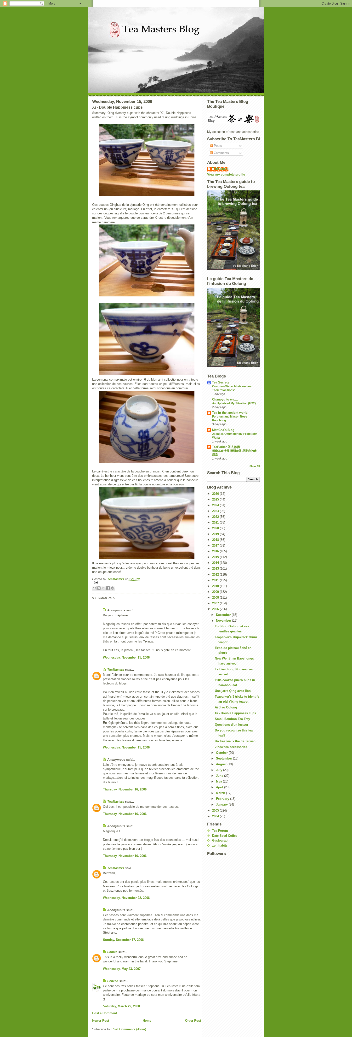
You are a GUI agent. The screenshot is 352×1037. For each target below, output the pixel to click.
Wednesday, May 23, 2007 (122, 969)
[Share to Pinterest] (112, 588)
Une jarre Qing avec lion (233, 691)
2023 (216, 511)
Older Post (193, 1020)
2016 (216, 551)
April (220, 787)
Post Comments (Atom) (129, 1029)
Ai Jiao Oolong (226, 707)
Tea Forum (220, 830)
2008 (216, 597)
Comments (221, 153)
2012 (216, 574)
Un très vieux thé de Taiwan (235, 741)
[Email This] (94, 588)
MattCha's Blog (223, 430)
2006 (216, 609)
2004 (216, 816)
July (219, 770)
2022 (216, 516)
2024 (216, 505)
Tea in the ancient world (230, 412)
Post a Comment (104, 1013)
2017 (216, 545)
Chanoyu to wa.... (225, 399)
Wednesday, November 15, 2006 (126, 657)
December (224, 615)
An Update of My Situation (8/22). (234, 403)
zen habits (219, 845)
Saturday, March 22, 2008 (121, 1006)
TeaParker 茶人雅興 (226, 447)
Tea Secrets (220, 382)
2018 (216, 540)
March (221, 793)
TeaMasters (115, 670)
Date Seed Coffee (224, 835)
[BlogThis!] (99, 588)
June (220, 776)
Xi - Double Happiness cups (235, 713)
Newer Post (100, 1020)
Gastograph (220, 840)
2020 (216, 528)
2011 (216, 580)
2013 (216, 568)
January (222, 804)
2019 (216, 534)
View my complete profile (226, 174)
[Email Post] (146, 582)
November (224, 620)
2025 (216, 499)
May (219, 781)
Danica (112, 952)
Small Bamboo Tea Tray (232, 719)
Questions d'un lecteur (231, 724)
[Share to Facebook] (108, 588)
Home (147, 1020)
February (223, 799)
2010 (216, 586)
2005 (216, 810)
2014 (216, 563)
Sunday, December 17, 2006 (123, 940)
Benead (112, 981)
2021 (216, 522)
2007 (216, 603)
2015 (216, 557)
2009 (216, 592)
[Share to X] (103, 588)
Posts (217, 145)
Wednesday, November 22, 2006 (126, 898)
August (221, 764)
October (222, 752)
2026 (216, 493)
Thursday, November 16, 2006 (125, 789)
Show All (255, 466)
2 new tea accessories (231, 747)
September (224, 758)
